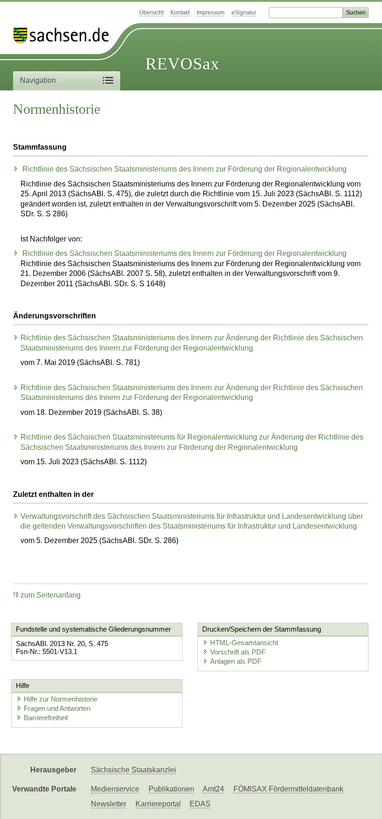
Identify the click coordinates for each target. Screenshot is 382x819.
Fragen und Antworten (57, 708)
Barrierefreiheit (46, 718)
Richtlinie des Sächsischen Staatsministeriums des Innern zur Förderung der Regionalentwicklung (183, 169)
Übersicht (151, 12)
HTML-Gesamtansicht (244, 643)
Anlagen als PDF (235, 661)
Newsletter (108, 804)
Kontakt (180, 12)
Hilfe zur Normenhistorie (60, 699)
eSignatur (244, 12)
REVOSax (182, 64)
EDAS (200, 804)
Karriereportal (158, 804)
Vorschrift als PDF (238, 652)
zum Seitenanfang (50, 595)
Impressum (211, 12)
